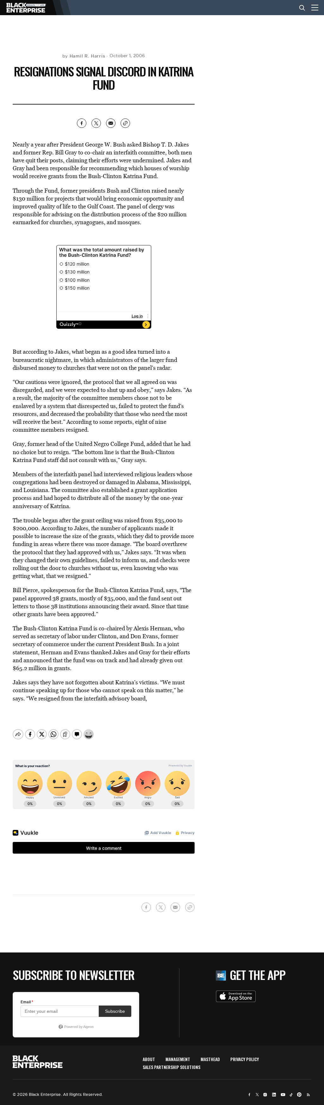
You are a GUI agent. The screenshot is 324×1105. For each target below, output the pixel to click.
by (83, 56)
